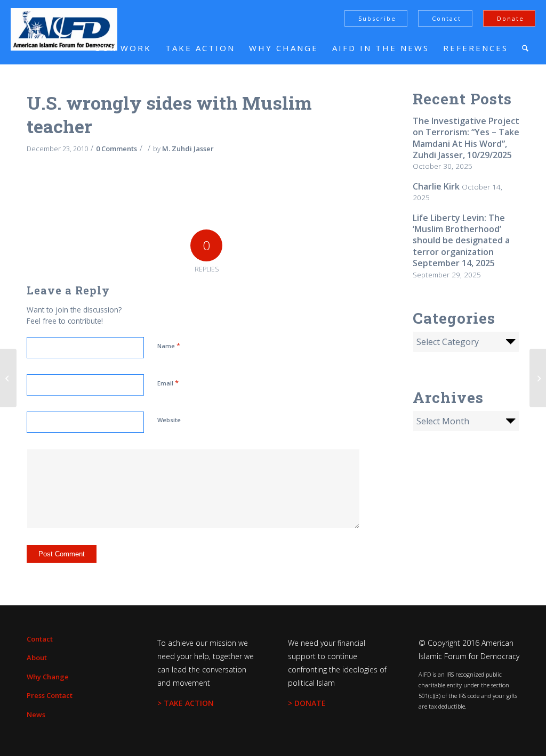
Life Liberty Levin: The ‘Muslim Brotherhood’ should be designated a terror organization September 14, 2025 (461, 240)
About (37, 657)
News (36, 714)
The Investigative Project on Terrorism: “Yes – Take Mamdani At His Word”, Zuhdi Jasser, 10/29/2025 (466, 138)
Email (168, 383)
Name (168, 345)
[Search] (525, 48)
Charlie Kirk (436, 186)
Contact (446, 18)
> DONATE (307, 703)
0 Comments (116, 148)
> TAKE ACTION (185, 703)
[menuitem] (122, 48)
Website (169, 420)
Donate (510, 18)
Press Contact (50, 695)
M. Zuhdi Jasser (188, 148)
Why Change (48, 676)
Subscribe (377, 18)
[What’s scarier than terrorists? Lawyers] (8, 378)
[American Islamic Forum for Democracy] (64, 29)
